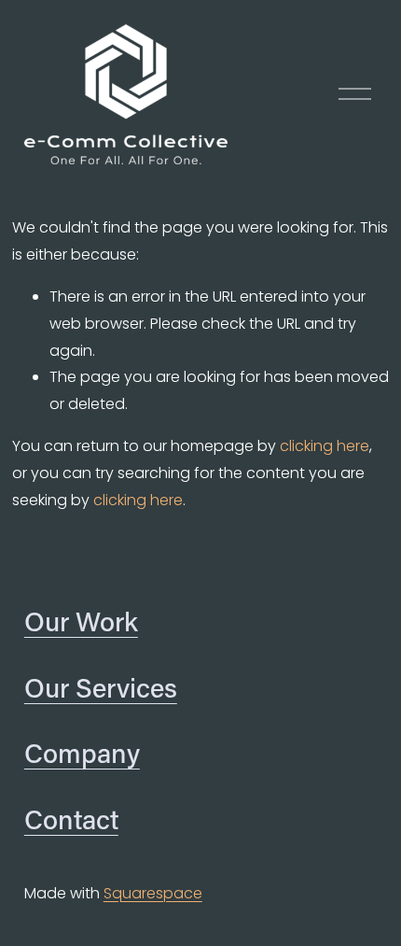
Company (82, 752)
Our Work (81, 621)
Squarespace (153, 893)
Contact (71, 819)
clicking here (324, 446)
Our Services (100, 687)
